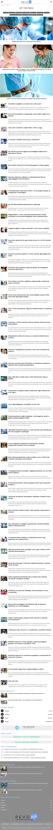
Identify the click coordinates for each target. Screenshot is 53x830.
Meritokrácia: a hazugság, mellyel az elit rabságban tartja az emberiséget (25, 789)
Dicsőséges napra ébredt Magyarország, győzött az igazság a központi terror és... (26, 693)
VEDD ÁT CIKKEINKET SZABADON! (26, 742)
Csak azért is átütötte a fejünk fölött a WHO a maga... (25, 127)
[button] (51, 2)
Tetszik (50, 711)
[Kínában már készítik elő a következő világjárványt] (26, 37)
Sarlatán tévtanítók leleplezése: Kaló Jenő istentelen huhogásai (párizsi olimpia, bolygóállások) (26, 752)
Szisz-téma (25, 14)
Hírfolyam (25, 800)
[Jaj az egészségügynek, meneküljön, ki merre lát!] (4, 405)
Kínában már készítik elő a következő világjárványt (26, 41)
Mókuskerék (40, 12)
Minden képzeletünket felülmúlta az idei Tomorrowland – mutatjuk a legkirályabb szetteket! (25, 757)
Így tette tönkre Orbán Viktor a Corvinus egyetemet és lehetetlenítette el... (25, 700)
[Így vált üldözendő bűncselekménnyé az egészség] (4, 206)
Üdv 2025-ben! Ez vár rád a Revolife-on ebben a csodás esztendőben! (19, 754)
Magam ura (33, 12)
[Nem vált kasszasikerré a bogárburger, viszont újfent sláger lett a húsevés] (4, 115)
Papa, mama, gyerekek (16, 14)
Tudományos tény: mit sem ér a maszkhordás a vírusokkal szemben (29, 630)
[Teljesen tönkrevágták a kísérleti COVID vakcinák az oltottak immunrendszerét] (4, 619)
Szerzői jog (47, 824)
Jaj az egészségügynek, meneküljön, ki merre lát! (24, 404)
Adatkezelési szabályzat (35, 824)
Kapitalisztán (25, 805)
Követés (50, 714)
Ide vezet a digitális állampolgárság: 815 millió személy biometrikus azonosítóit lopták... (28, 783)
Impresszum (5, 824)
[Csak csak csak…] (4, 682)
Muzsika (25, 802)
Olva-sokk (46, 12)
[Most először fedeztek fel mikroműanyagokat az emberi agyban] (4, 166)
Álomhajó (6, 12)
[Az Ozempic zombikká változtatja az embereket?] (4, 141)
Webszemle (40, 14)
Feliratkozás (49, 721)
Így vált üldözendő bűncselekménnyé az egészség (24, 204)
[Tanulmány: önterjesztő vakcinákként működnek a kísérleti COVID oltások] (4, 498)
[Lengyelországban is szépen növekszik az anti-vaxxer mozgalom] (4, 229)
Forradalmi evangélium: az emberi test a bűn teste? (24, 104)
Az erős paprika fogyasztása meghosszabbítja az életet (26, 669)
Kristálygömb (25, 12)
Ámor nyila (12, 12)
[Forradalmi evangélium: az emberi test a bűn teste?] (4, 105)
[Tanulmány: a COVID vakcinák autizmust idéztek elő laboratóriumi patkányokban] (4, 323)
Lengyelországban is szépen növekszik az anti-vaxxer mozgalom (28, 228)
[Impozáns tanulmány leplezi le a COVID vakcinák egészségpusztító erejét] (4, 255)
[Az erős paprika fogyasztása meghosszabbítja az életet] (4, 670)
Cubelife (25, 807)
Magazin (2, 5)
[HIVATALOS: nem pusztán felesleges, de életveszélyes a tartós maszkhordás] (4, 592)
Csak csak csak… (13, 681)
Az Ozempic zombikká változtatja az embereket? (24, 139)
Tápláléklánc (32, 14)
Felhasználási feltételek (18, 824)
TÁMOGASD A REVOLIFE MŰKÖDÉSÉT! (26, 737)
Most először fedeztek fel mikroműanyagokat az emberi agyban (28, 165)
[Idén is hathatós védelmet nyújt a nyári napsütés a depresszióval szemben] (4, 511)
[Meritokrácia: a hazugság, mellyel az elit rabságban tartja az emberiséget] (4, 791)
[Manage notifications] (3, 827)
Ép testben (18, 12)
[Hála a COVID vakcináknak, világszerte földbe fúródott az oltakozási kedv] (4, 310)
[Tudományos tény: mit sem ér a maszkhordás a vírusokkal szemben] (4, 631)
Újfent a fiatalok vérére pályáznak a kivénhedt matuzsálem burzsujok (26, 98)
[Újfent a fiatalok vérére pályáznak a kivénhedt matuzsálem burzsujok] (26, 94)
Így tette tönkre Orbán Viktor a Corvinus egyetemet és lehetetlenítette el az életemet (24, 749)
